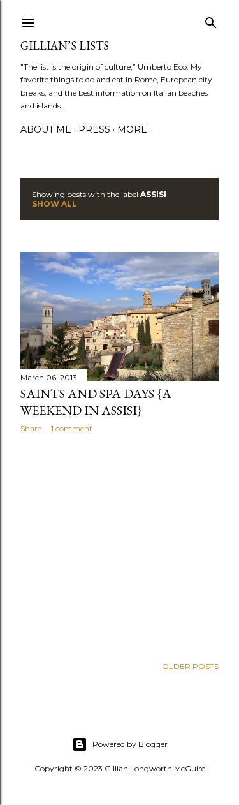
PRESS (94, 129)
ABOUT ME (45, 129)
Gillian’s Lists (64, 45)
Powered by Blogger (130, 744)
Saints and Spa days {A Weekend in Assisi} (95, 401)
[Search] (211, 20)
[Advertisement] (119, 544)
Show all (54, 204)
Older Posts (190, 666)
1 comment (71, 428)
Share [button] (30, 428)
